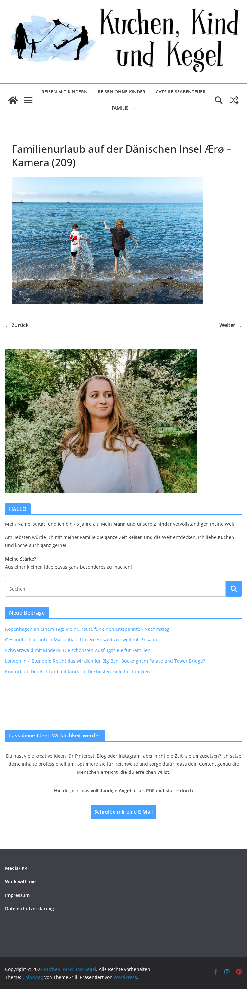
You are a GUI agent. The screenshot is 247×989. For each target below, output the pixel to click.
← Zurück (17, 325)
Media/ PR (16, 868)
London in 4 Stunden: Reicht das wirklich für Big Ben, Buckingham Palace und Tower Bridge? (105, 661)
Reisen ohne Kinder (121, 92)
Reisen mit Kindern (64, 92)
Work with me (20, 882)
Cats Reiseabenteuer (181, 92)
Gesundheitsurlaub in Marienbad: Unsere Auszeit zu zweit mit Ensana (81, 640)
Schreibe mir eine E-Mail (123, 811)
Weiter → (230, 325)
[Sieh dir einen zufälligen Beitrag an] (234, 100)
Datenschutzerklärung (29, 909)
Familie (120, 108)
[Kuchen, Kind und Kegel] (13, 100)
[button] (132, 108)
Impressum (17, 895)
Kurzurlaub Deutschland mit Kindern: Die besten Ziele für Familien (77, 671)
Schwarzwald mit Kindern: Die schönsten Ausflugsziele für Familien (78, 650)
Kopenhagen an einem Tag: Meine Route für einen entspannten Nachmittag (87, 629)
